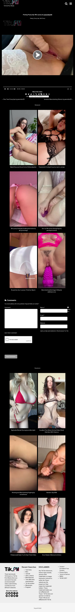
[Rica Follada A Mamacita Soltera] (51, 552)
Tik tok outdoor (29, 583)
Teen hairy (28, 570)
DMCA (61, 576)
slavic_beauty (29, 575)
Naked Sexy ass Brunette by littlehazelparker (23, 167)
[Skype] (41, 94)
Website (42, 323)
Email (42, 315)
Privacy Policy (64, 572)
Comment (8, 307)
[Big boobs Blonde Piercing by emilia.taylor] (23, 427)
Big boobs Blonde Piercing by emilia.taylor (23, 430)
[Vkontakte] (44, 94)
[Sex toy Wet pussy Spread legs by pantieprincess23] (51, 226)
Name (42, 307)
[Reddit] (31, 94)
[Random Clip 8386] (51, 490)
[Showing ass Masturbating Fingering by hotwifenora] (23, 490)
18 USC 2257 (63, 578)
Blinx (26, 572)
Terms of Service (65, 574)
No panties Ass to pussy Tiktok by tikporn (23, 290)
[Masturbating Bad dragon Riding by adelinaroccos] (51, 287)
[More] (49, 94)
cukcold (27, 573)
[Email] (46, 94)
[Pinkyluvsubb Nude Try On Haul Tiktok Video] (23, 552)
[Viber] (36, 94)
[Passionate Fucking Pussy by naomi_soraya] (51, 164)
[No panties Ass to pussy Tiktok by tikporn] (23, 287)
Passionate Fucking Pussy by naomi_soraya (52, 167)
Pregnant (28, 587)
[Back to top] (68, 606)
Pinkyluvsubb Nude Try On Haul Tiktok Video (23, 555)
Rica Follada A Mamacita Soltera (51, 555)
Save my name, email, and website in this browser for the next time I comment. (37, 321)
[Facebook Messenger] (26, 94)
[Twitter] (28, 94)
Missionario (28, 585)
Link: (27, 96)
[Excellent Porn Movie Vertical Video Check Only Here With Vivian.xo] (51, 427)
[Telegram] (39, 94)
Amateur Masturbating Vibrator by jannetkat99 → (58, 99)
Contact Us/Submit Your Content (64, 568)
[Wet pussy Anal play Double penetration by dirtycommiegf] (23, 226)
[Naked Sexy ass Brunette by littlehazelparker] (23, 164)
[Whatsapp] (34, 94)
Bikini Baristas (29, 577)
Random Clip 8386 (51, 492)
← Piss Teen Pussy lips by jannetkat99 (13, 99)
